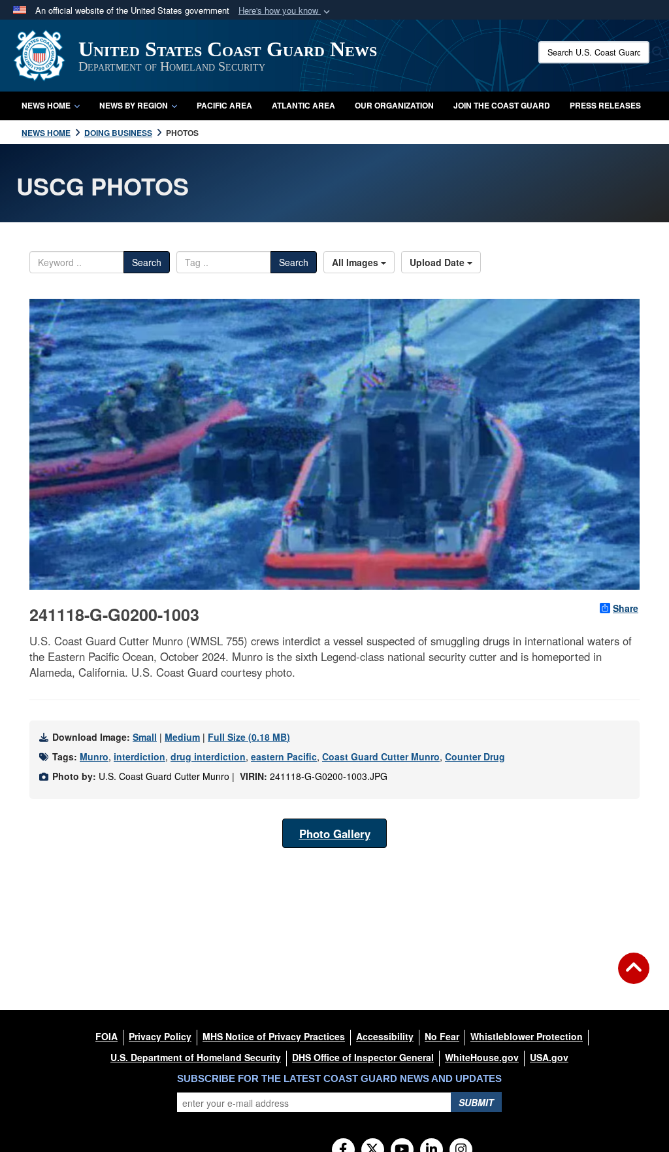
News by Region (133, 105)
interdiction (139, 756)
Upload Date (438, 262)
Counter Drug (475, 756)
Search (146, 262)
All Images (356, 262)
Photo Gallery (334, 833)
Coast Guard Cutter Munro (381, 756)
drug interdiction (208, 756)
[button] (285, 11)
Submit (476, 1102)
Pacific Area (224, 105)
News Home (46, 105)
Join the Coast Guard (501, 105)
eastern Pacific (284, 756)
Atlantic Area (303, 105)
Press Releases (605, 105)
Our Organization (394, 105)
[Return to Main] (633, 976)
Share (625, 608)
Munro (94, 756)
